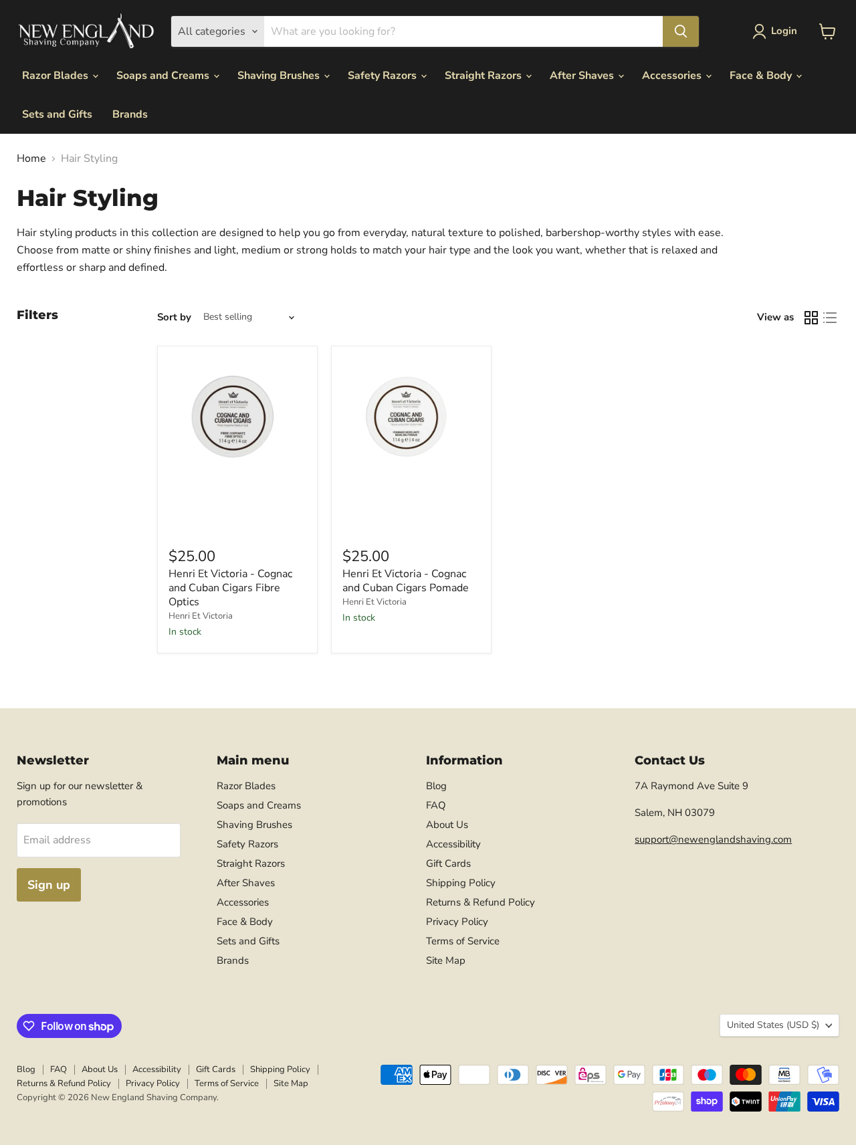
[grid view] (811, 317)
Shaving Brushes (279, 75)
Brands (130, 114)
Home (31, 158)
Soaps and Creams (164, 75)
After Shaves (583, 75)
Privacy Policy (457, 921)
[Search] (681, 31)
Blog (436, 786)
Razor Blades (56, 75)
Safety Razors (383, 75)
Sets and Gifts (57, 114)
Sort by (174, 317)
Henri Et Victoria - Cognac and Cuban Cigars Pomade (405, 580)
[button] (777, 31)
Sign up (48, 885)
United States (773, 1025)
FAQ (436, 805)
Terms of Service (463, 941)
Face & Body (762, 75)
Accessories (673, 75)
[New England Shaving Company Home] (85, 31)
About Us (447, 824)
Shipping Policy (461, 883)
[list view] (830, 317)
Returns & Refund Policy (480, 902)
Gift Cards (448, 863)
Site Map (445, 960)
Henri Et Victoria (201, 616)
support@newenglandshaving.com (713, 839)
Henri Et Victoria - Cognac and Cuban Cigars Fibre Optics (230, 587)
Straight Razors (484, 75)
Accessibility (453, 844)
